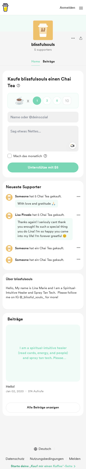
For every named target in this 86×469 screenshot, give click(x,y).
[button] (80, 8)
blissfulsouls (43, 44)
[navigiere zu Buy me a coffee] (5, 7)
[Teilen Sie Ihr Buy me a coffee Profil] (81, 38)
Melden (75, 459)
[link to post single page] (43, 359)
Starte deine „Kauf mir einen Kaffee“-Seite (41, 466)
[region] (43, 124)
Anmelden (67, 8)
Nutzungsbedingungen (47, 459)
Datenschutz (15, 459)
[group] (43, 361)
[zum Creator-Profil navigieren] (43, 30)
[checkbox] (25, 156)
